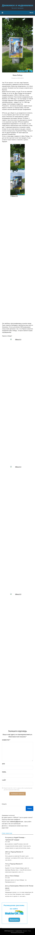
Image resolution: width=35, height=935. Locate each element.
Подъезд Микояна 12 (17, 852)
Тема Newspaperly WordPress (21, 931)
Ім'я (3, 764)
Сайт (4, 780)
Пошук (4, 804)
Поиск (29, 808)
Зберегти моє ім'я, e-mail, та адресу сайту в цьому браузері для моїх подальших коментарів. (18, 788)
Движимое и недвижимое (17, 5)
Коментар (6, 740)
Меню (31, 13)
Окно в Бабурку (14, 876)
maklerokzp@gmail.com (16, 821)
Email (4, 772)
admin (7, 852)
